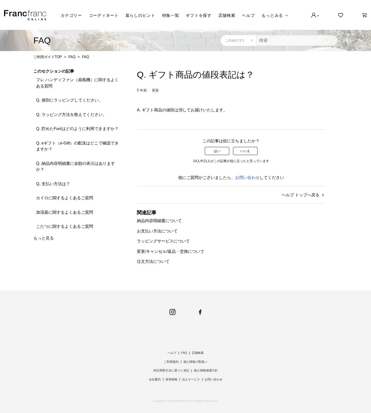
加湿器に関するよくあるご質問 (64, 212)
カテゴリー (71, 15)
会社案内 (155, 379)
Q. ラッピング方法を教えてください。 (71, 114)
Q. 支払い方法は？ (53, 183)
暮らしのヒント (140, 15)
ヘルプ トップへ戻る (301, 195)
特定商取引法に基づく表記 (171, 370)
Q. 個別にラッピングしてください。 (69, 100)
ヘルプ (248, 15)
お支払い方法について (157, 231)
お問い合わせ (247, 177)
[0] (364, 15)
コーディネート (104, 15)
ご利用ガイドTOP (47, 57)
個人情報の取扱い (195, 361)
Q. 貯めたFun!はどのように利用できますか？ (77, 128)
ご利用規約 (171, 361)
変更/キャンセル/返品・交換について (170, 251)
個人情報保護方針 (206, 370)
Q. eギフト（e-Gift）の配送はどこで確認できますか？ (77, 146)
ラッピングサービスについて (163, 241)
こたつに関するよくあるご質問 (64, 226)
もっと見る (43, 238)
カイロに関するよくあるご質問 (64, 198)
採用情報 (171, 379)
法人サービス (191, 379)
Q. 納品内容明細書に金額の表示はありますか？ (75, 166)
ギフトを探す (199, 15)
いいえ (245, 151)
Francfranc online (25, 15)
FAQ (72, 57)
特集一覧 (170, 15)
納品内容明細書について (159, 220)
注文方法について (153, 261)
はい (217, 151)
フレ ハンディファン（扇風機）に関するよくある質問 (77, 82)
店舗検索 (226, 15)
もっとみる (272, 15)
